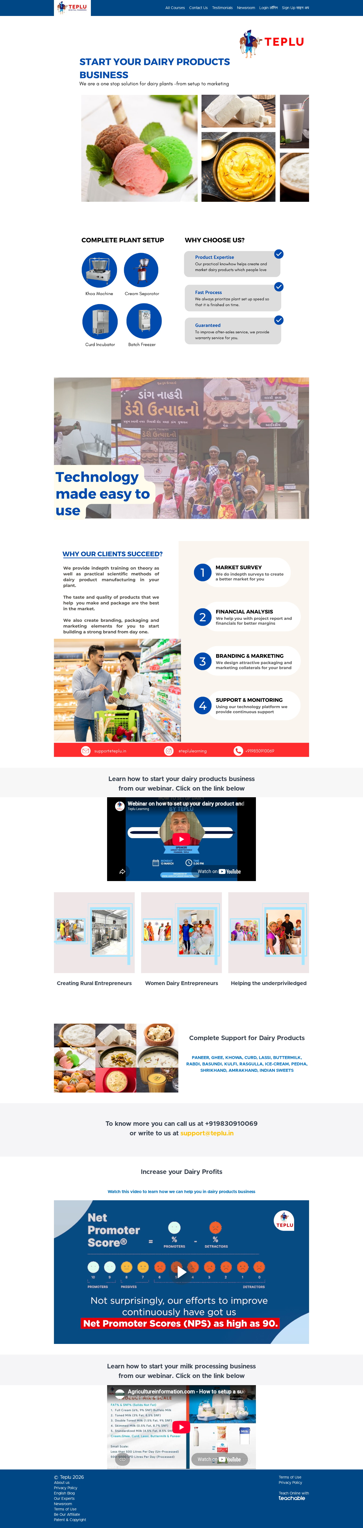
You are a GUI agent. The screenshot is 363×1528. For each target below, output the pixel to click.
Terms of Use (65, 1509)
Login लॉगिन (268, 8)
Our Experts (64, 1499)
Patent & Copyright (70, 1520)
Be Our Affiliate (67, 1515)
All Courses (175, 8)
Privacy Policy (65, 1488)
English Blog (64, 1493)
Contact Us (198, 8)
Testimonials (222, 8)
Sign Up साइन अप (295, 8)
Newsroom (246, 8)
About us (62, 1483)
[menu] (235, 8)
